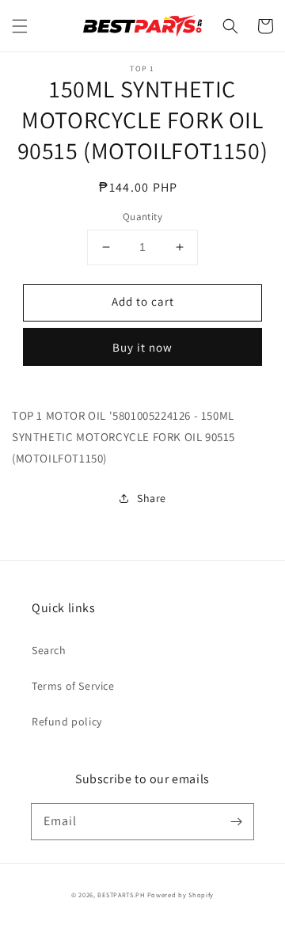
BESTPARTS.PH (120, 894)
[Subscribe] (235, 821)
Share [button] (151, 498)
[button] (19, 26)
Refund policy (67, 721)
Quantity (142, 216)
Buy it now (142, 347)
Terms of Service (73, 686)
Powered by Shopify (181, 894)
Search (49, 650)
